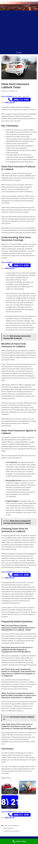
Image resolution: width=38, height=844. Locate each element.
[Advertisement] (19, 30)
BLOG (17, 825)
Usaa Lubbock (8, 828)
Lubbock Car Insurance (11, 831)
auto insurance (8, 825)
